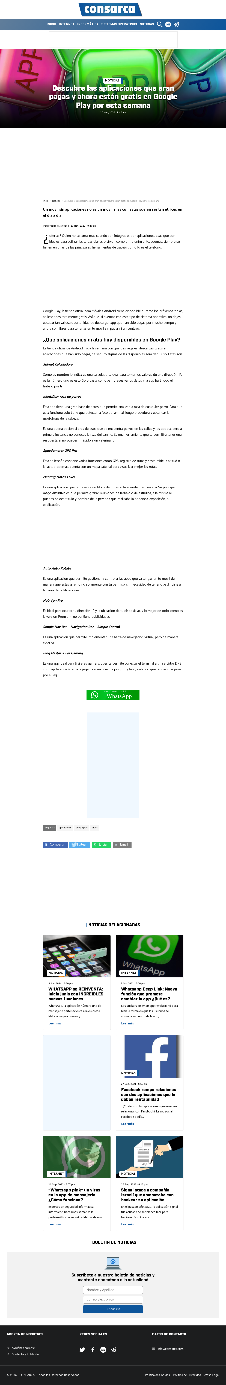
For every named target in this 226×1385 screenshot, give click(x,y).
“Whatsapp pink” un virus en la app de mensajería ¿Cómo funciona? (74, 1195)
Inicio (51, 24)
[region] (113, 163)
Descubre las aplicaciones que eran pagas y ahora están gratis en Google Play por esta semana (113, 97)
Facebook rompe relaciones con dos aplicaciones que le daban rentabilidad (148, 1095)
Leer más (54, 1023)
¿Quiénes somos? (23, 1348)
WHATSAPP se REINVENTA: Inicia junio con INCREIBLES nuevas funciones (75, 994)
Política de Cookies (157, 1375)
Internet (66, 24)
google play (81, 828)
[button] (160, 24)
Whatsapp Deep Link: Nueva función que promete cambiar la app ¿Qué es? (149, 994)
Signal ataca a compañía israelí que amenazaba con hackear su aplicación (147, 1195)
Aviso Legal (211, 1375)
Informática (88, 24)
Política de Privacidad (187, 1375)
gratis (94, 828)
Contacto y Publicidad (26, 1354)
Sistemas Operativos (119, 24)
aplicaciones (65, 828)
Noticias (147, 24)
